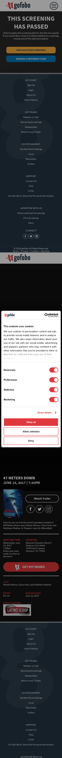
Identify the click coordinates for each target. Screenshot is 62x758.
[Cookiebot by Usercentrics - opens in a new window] (44, 315)
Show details (44, 412)
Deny (31, 440)
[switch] (53, 379)
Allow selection (31, 431)
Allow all (31, 422)
